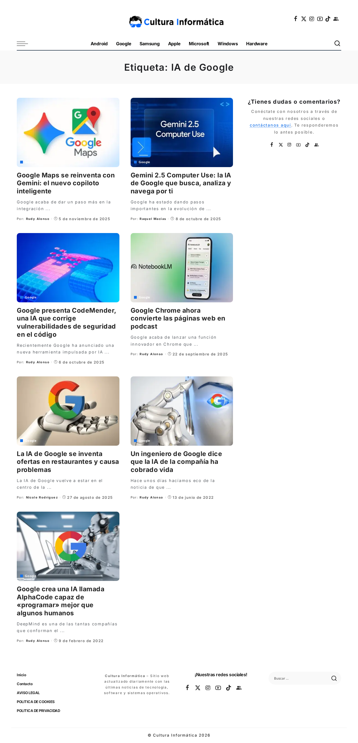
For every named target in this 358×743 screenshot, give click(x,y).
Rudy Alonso (38, 219)
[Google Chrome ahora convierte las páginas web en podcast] (182, 267)
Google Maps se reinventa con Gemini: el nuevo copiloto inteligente (66, 183)
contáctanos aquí (270, 125)
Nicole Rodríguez (42, 497)
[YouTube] (320, 19)
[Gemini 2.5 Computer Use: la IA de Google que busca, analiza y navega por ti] (182, 132)
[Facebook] (296, 19)
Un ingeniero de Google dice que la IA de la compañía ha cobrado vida (176, 462)
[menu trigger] (25, 43)
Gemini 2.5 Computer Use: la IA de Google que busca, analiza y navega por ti (181, 183)
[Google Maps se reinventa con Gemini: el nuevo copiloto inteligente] (68, 132)
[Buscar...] (337, 43)
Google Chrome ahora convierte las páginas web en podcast (178, 319)
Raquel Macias (153, 219)
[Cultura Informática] (179, 19)
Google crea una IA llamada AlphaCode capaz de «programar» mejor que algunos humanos (60, 601)
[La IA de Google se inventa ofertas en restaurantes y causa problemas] (68, 411)
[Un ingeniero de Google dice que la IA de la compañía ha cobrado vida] (182, 411)
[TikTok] (328, 19)
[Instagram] (312, 19)
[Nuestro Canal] (336, 19)
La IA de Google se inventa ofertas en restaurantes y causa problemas (68, 462)
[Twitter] (304, 19)
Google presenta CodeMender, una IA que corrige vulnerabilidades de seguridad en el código (67, 322)
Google (30, 162)
